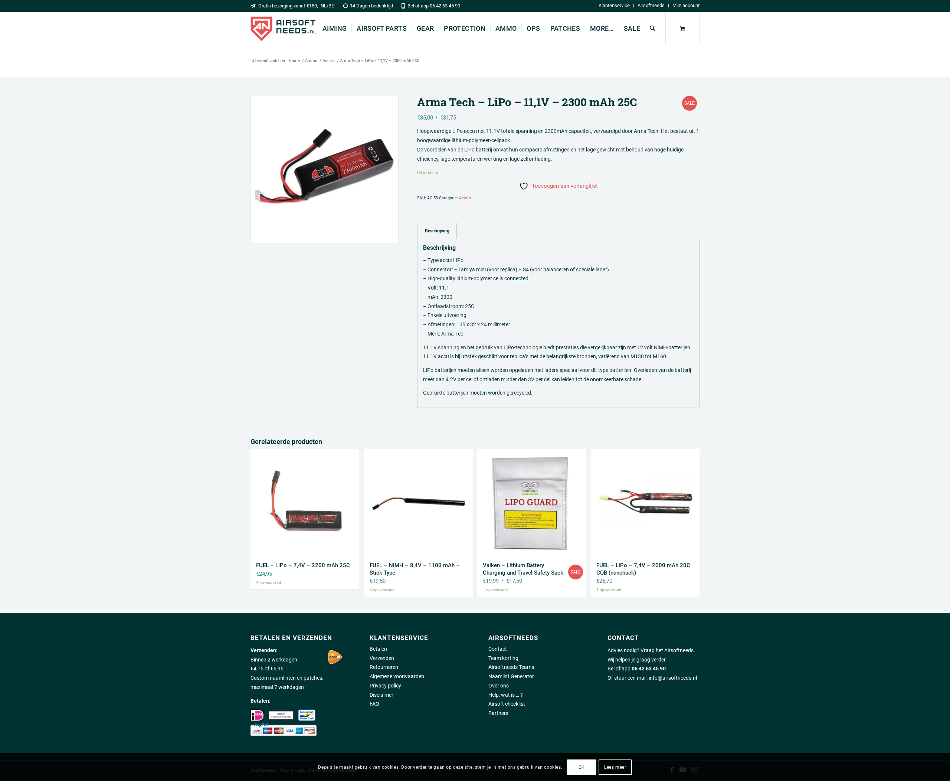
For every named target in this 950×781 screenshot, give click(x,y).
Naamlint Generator (511, 676)
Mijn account (686, 5)
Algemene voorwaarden (397, 676)
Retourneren (384, 667)
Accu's (465, 198)
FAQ (374, 704)
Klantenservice (614, 5)
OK (582, 766)
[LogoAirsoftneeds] (283, 28)
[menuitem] (614, 5)
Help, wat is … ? (505, 695)
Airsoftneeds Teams (511, 667)
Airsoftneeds (651, 5)
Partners (498, 713)
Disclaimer (381, 695)
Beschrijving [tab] (437, 230)
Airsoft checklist (506, 704)
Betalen (378, 649)
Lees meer (615, 766)
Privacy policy (385, 686)
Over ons (498, 686)
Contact (497, 649)
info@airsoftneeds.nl (673, 678)
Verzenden (382, 658)
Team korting (503, 658)
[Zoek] (652, 28)
